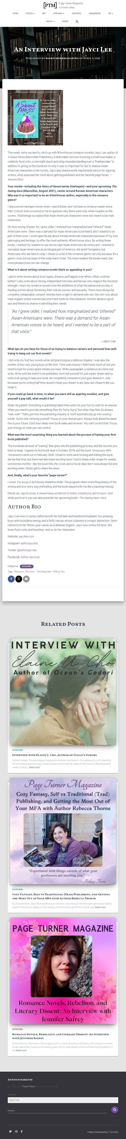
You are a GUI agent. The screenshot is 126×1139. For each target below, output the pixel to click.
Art (44, 13)
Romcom (30, 571)
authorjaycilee (29, 543)
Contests (76, 13)
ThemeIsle (113, 1132)
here (103, 497)
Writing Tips (59, 571)
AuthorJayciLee (30, 557)
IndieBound (84, 493)
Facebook (21, 1131)
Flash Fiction (29, 1086)
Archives (12, 1094)
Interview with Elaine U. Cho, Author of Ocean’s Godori (54, 755)
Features (58, 13)
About (49, 21)
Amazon (102, 493)
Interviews (26, 566)
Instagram (16, 1131)
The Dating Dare (43, 571)
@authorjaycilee (27, 550)
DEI (110, 13)
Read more (34, 767)
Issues (65, 21)
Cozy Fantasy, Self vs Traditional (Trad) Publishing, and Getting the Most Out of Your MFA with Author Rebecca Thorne (61, 896)
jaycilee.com (26, 536)
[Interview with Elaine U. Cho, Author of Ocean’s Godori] (63, 691)
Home (15, 13)
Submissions (95, 13)
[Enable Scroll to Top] (120, 1133)
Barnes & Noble (67, 493)
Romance (19, 571)
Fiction (29, 13)
